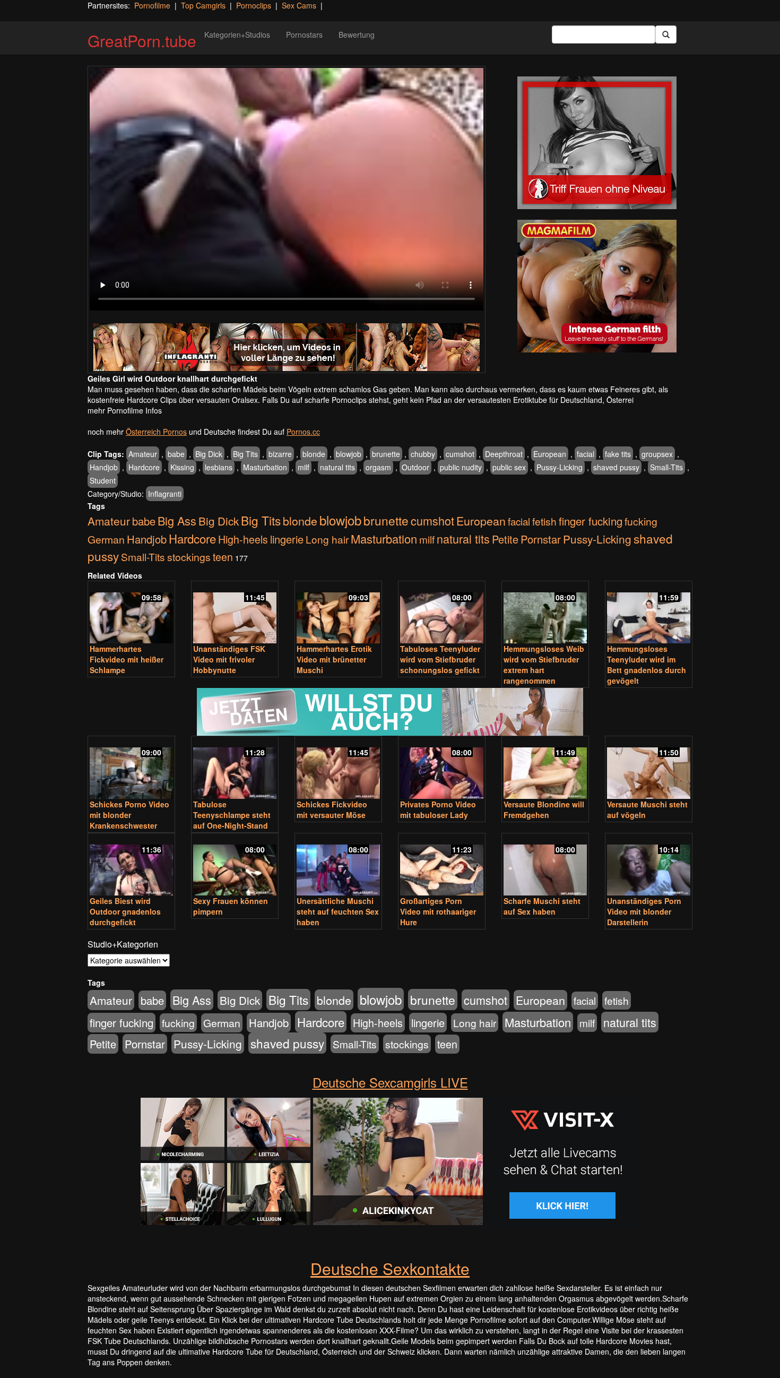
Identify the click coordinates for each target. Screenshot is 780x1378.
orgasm (378, 467)
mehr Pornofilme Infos (125, 410)
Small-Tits (666, 467)
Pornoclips (253, 5)
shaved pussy (616, 467)
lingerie (287, 539)
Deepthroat (504, 454)
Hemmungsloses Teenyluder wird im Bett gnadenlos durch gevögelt (646, 664)
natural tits (337, 467)
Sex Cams (299, 5)
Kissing (182, 467)
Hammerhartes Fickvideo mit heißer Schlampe (126, 659)
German (106, 539)
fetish (544, 521)
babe (176, 454)
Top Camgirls (203, 5)
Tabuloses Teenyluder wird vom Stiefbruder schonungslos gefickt (440, 659)
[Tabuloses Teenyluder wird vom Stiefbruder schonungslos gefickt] (441, 613)
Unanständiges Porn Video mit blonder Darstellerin (644, 911)
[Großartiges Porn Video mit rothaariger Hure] (441, 865)
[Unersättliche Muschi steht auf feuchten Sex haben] (338, 865)
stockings (189, 556)
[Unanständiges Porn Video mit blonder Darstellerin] (648, 865)
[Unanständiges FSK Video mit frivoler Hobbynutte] (234, 613)
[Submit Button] (666, 34)
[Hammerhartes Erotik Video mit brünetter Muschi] (338, 613)
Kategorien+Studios (237, 34)
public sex (509, 467)
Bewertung (357, 34)
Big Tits (245, 454)
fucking (641, 521)
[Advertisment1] (596, 142)
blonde (313, 454)
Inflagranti (164, 493)
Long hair (327, 539)
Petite (505, 539)
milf (303, 467)
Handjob (104, 467)
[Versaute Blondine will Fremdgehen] (545, 768)
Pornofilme (152, 5)
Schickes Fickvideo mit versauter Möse (332, 809)
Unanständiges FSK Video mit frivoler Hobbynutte (229, 659)
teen (223, 556)
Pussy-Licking (559, 467)
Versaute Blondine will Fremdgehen (544, 809)
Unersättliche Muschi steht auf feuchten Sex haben (338, 911)
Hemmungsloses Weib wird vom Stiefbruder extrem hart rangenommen (544, 664)
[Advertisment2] (596, 286)
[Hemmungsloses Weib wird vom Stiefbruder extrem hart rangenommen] (545, 613)
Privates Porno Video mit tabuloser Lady (438, 809)
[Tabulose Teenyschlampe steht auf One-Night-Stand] (234, 768)
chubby (423, 454)
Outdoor (415, 467)
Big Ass (177, 520)
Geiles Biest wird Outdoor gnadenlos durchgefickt (125, 911)
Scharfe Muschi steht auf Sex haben (542, 906)
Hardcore (144, 467)
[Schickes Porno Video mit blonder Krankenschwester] (131, 768)
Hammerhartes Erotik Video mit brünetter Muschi (334, 659)
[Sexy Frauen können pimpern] (234, 865)
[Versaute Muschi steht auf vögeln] (648, 768)
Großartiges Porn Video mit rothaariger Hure (438, 911)
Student (103, 480)
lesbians (218, 467)
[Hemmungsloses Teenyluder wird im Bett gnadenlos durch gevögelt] (648, 613)
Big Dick (208, 454)
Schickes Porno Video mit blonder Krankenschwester (129, 815)
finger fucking (590, 521)
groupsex (657, 454)
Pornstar (541, 539)
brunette (386, 454)
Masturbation (265, 467)
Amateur (142, 454)
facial (585, 454)
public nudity (461, 467)
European (549, 454)
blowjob (348, 454)
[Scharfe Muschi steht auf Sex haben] (545, 865)
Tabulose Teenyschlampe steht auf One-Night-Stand (232, 815)
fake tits (618, 454)
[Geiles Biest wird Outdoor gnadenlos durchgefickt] (131, 865)
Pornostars (304, 34)
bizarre (280, 454)
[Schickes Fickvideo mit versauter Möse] (338, 768)
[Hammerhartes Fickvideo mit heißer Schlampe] (131, 613)
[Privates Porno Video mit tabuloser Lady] (441, 768)
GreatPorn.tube (142, 40)
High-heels (243, 539)
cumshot (460, 454)
